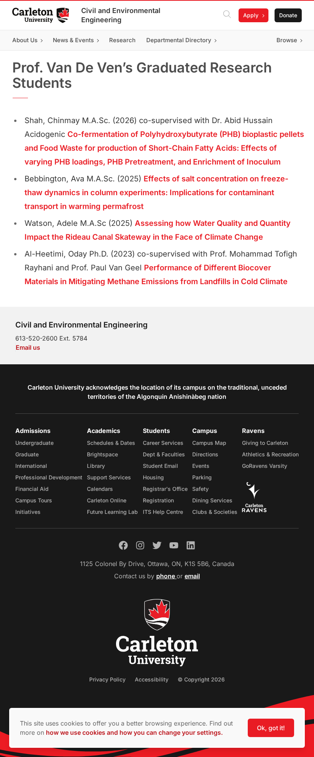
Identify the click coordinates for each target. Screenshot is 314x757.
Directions (205, 454)
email (192, 576)
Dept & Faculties (164, 454)
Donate (288, 15)
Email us (28, 347)
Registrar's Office (165, 488)
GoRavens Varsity (264, 465)
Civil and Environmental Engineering (120, 15)
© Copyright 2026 (201, 679)
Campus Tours (33, 500)
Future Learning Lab (112, 512)
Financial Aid (32, 488)
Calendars (100, 488)
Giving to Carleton (265, 442)
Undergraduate (34, 442)
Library (96, 465)
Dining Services (212, 500)
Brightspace (102, 454)
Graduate (27, 454)
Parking (202, 477)
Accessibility (151, 679)
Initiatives (28, 512)
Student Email (160, 465)
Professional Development (48, 477)
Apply (250, 15)
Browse (286, 40)
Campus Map (209, 442)
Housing (153, 477)
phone (166, 576)
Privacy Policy (107, 679)
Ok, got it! (271, 728)
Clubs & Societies (214, 512)
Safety (200, 488)
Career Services (163, 442)
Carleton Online (106, 500)
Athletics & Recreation (270, 454)
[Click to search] (227, 15)
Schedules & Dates (111, 442)
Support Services (109, 477)
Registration (158, 500)
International (31, 465)
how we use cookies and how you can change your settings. (134, 732)
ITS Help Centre (163, 512)
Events (200, 465)
